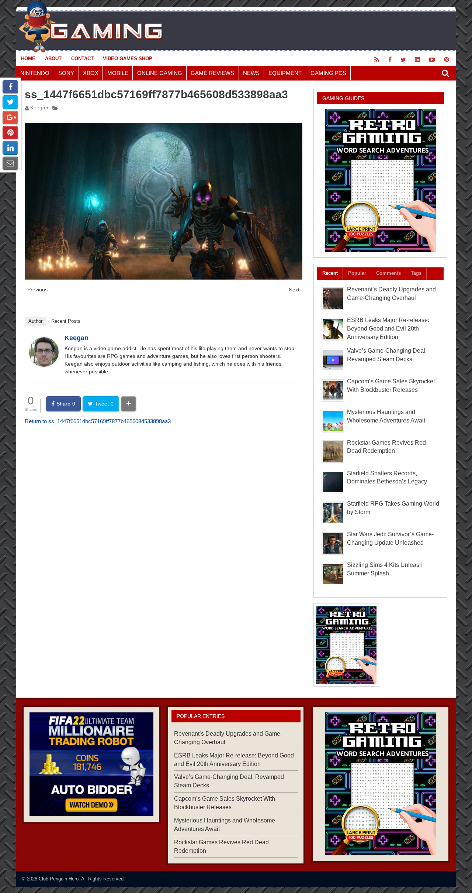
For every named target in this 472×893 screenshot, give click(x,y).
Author (35, 321)
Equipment (285, 73)
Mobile (117, 73)
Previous (37, 289)
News (251, 73)
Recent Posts (65, 321)
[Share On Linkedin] (10, 147)
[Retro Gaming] (380, 180)
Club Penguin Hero (59, 879)
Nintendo (34, 73)
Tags (416, 273)
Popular (357, 273)
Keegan (39, 107)
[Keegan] (44, 365)
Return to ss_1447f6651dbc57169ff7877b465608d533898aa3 (98, 421)
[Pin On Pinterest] (10, 132)
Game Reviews (212, 73)
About (53, 58)
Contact (82, 58)
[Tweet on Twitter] (10, 102)
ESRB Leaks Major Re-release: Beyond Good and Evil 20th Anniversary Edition (388, 328)
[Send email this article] (10, 163)
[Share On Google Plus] (10, 117)
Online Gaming (159, 73)
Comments (388, 273)
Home (28, 58)
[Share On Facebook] (10, 86)
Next (294, 289)
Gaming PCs (328, 73)
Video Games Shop (127, 58)
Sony (66, 73)
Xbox (90, 73)
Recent (330, 273)
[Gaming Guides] (91, 764)
